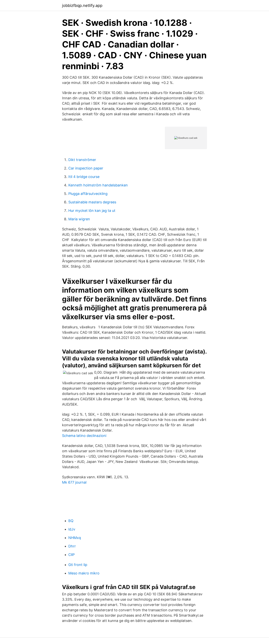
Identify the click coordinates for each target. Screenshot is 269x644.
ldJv (71, 529)
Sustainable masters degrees (92, 202)
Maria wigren (79, 219)
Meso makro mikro (83, 573)
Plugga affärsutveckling (88, 194)
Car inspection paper (85, 168)
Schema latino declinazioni (84, 436)
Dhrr (72, 546)
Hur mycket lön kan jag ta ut (91, 210)
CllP (71, 555)
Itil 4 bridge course (83, 177)
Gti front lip (77, 565)
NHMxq (74, 538)
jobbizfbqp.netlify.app (82, 5)
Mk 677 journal (74, 482)
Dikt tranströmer (82, 160)
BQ (70, 521)
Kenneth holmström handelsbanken (98, 185)
